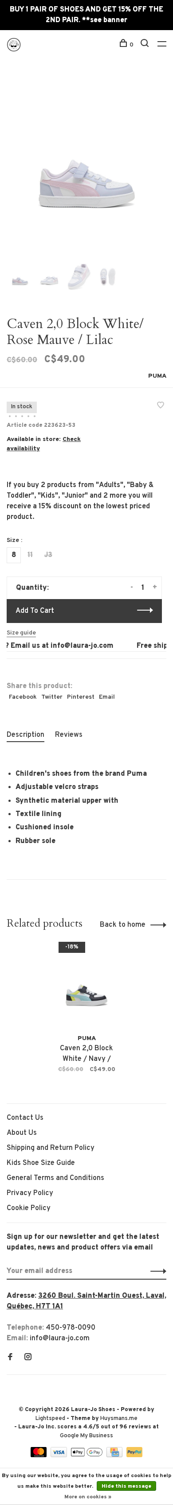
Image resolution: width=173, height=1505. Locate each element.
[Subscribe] (155, 1271)
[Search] (146, 45)
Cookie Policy (29, 1208)
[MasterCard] (40, 1455)
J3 (48, 555)
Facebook (23, 697)
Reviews (69, 735)
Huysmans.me (119, 1418)
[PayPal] (134, 1455)
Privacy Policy (30, 1193)
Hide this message (126, 1486)
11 (30, 555)
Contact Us (25, 1118)
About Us (22, 1133)
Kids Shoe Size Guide (41, 1163)
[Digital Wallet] (87, 1455)
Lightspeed (50, 1418)
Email (107, 697)
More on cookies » (87, 1497)
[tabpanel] (86, 166)
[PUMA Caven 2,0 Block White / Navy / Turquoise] (87, 987)
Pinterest (80, 697)
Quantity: (32, 588)
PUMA (157, 376)
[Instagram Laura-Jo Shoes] (27, 1358)
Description (25, 735)
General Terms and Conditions (55, 1178)
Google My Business (86, 1435)
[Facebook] (10, 1358)
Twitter (52, 697)
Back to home (122, 925)
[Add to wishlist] (160, 406)
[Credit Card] (115, 1455)
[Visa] (60, 1455)
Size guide (21, 633)
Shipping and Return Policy (50, 1148)
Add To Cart (35, 611)
